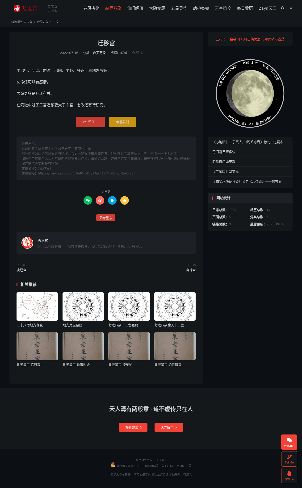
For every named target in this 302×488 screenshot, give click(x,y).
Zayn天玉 (267, 8)
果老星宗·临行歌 (29, 365)
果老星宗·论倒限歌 (168, 365)
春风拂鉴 (91, 8)
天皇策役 (223, 8)
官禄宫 (191, 270)
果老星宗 (105, 218)
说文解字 (168, 427)
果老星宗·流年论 (120, 365)
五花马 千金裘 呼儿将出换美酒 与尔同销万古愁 (250, 39)
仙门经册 (135, 8)
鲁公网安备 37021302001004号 (137, 466)
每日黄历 (245, 8)
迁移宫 (106, 43)
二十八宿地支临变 (30, 325)
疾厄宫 (21, 270)
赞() (139, 53)
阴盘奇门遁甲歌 (223, 162)
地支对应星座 (72, 325)
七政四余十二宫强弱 (123, 325)
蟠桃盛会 (201, 8)
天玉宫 (25, 8)
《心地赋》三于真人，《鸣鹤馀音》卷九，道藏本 (247, 142)
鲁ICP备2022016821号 (176, 466)
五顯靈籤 (133, 427)
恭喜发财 (122, 122)
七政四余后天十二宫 (169, 325)
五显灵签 (179, 8)
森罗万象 (113, 8)
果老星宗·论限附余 (76, 365)
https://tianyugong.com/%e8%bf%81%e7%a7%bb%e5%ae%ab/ (86, 173)
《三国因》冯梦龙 (225, 172)
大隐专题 (157, 8)
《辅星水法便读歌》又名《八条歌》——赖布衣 (247, 181)
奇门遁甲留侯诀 (223, 152)
